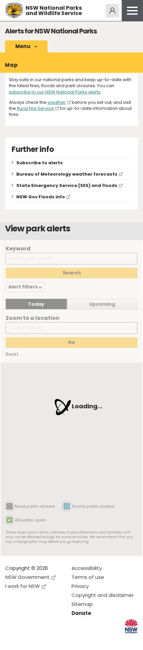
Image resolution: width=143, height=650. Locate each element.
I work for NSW (22, 586)
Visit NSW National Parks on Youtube (40, 639)
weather (57, 102)
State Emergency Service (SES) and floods (66, 185)
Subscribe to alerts (39, 163)
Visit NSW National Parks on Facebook (11, 639)
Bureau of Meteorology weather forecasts (66, 174)
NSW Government (27, 577)
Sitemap (82, 604)
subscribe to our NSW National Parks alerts (54, 92)
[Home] (14, 10)
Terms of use (88, 577)
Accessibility (87, 568)
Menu (23, 46)
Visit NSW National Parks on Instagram (26, 639)
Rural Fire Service (35, 108)
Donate (81, 613)
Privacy (80, 586)
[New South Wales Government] (131, 626)
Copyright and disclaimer (103, 595)
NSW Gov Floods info (40, 197)
